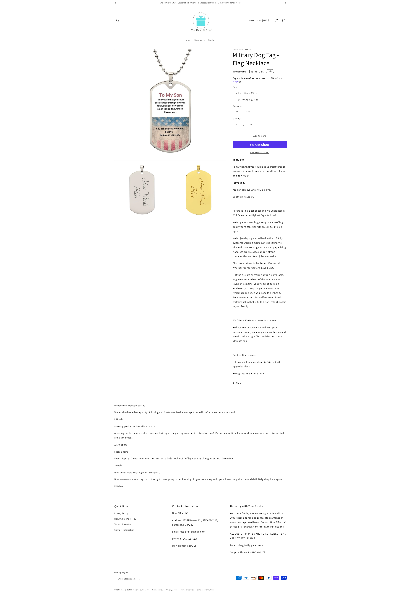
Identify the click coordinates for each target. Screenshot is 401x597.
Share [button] (239, 383)
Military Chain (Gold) (247, 99)
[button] (117, 20)
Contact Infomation (124, 529)
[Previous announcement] (115, 3)
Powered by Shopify (141, 590)
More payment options (259, 152)
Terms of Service (122, 524)
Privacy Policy (121, 513)
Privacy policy (171, 590)
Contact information (205, 590)
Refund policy (157, 590)
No (237, 111)
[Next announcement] (285, 3)
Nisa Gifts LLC (126, 590)
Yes (248, 111)
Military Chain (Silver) (247, 93)
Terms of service (187, 590)
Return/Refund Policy (125, 518)
